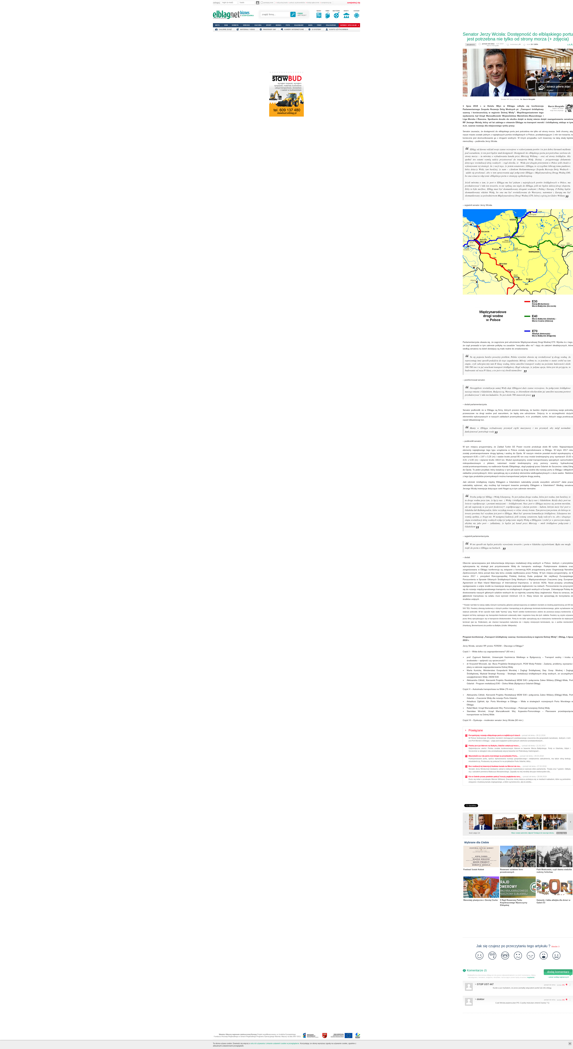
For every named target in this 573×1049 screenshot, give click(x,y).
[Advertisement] (286, 52)
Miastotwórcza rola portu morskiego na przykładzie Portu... (493, 756)
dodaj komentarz (558, 971)
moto (217, 25)
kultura (258, 25)
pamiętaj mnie (268, 2)
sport (268, 25)
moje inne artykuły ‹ (557, 110)
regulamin (530, 977)
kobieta (235, 25)
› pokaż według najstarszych (558, 977)
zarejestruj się (325, 2)
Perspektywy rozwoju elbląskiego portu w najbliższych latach (494, 735)
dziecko (246, 25)
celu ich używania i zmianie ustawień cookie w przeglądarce (274, 1043)
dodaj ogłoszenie (312, 2)
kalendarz (298, 25)
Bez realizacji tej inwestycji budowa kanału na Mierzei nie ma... (495, 766)
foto (288, 25)
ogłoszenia (331, 25)
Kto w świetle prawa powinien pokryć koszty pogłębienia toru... (495, 777)
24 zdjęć (550, 90)
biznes (278, 25)
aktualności (471, 45)
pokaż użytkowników (297, 2)
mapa (310, 25)
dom (226, 25)
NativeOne (517, 910)
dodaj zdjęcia (561, 833)
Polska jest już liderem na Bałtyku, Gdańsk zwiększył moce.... (494, 746)
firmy (319, 25)
